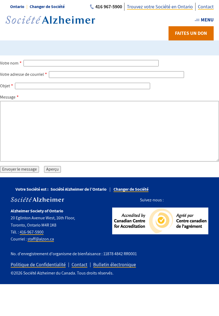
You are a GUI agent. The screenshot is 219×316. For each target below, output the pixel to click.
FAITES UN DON (191, 33)
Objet (5, 86)
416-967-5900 (32, 232)
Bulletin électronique (114, 264)
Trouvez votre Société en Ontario (160, 6)
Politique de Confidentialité (38, 264)
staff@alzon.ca (41, 239)
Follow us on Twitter (180, 200)
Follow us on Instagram (192, 200)
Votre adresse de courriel (22, 74)
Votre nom (9, 63)
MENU (207, 20)
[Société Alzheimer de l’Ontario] (50, 20)
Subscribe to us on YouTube (204, 200)
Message (7, 97)
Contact (206, 6)
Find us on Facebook (169, 200)
